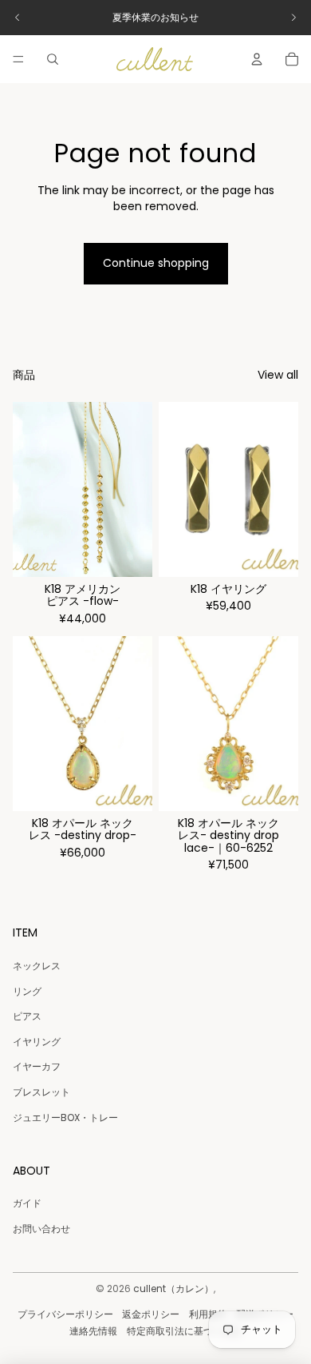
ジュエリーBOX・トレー (65, 1117)
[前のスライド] (17, 17)
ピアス (27, 1016)
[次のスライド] (293, 17)
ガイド (27, 1203)
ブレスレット (41, 1092)
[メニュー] (18, 59)
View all (278, 375)
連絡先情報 (93, 1331)
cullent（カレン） (173, 1288)
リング (27, 991)
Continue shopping (156, 263)
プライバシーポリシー (65, 1314)
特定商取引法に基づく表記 (184, 1331)
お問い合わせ (41, 1228)
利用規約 (208, 1314)
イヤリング (37, 1041)
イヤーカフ (37, 1066)
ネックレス (37, 965)
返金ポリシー (150, 1314)
